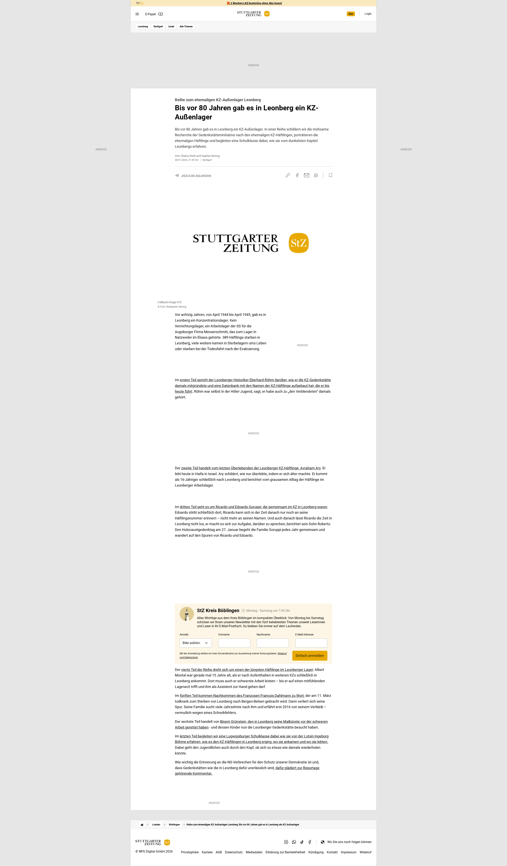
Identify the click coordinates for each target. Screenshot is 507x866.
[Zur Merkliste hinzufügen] (329, 175)
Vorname (224, 634)
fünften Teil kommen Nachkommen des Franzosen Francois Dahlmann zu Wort (242, 696)
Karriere (207, 852)
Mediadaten (254, 852)
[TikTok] (302, 842)
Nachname (263, 634)
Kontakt (332, 852)
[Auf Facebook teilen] (297, 175)
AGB (219, 852)
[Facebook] (310, 842)
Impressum (348, 852)
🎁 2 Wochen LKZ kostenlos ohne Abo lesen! (254, 3)
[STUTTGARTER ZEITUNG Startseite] (253, 14)
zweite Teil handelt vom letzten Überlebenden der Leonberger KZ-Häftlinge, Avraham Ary (251, 468)
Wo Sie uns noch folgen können (349, 842)
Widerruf (366, 852)
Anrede (184, 634)
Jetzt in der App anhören (196, 175)
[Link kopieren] (288, 175)
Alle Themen (186, 26)
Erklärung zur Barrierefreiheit (285, 852)
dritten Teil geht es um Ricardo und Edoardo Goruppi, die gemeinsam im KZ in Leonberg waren (253, 507)
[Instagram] (286, 842)
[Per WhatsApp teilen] (316, 175)
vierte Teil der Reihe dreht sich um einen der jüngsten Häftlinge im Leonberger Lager (247, 670)
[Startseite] (142, 825)
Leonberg (143, 26)
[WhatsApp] (294, 842)
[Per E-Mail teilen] (307, 175)
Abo (350, 13)
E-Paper (150, 14)
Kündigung (316, 852)
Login (368, 13)
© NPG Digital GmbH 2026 (154, 851)
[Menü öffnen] (137, 14)
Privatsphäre (190, 852)
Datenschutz (234, 852)
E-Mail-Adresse (304, 634)
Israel (171, 26)
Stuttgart (158, 26)
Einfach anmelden (310, 656)
